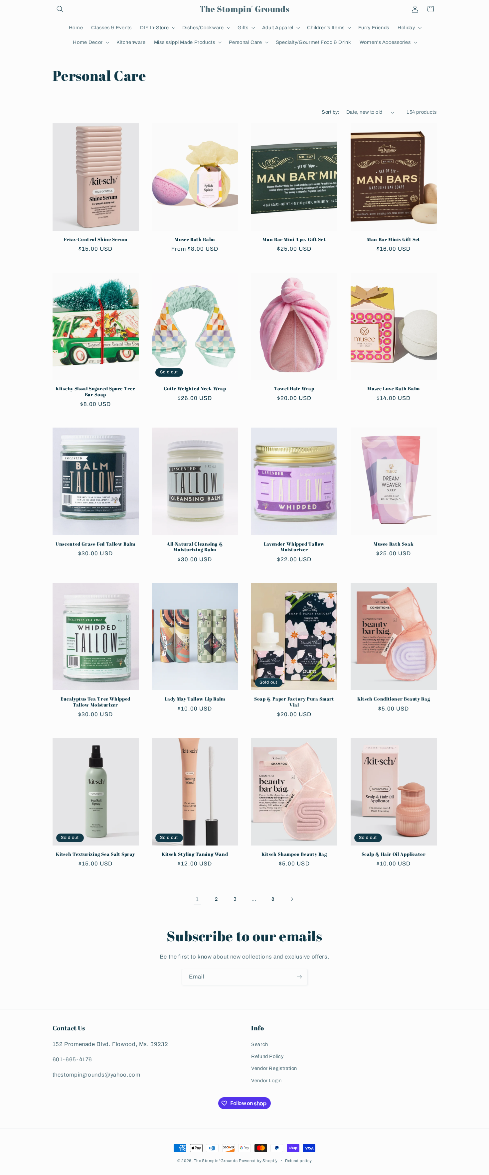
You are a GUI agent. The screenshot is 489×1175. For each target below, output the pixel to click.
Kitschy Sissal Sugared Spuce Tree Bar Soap (95, 392)
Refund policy (298, 1161)
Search (259, 1044)
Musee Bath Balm (195, 239)
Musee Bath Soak (393, 544)
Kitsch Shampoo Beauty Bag (294, 854)
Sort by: (330, 112)
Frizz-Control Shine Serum (95, 239)
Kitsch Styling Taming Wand (195, 854)
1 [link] (197, 899)
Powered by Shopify (258, 1161)
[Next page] (291, 899)
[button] (60, 9)
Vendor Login (266, 1080)
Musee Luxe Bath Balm (393, 389)
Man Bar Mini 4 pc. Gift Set (294, 239)
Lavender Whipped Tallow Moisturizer (294, 547)
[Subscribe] (299, 977)
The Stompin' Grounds (216, 1161)
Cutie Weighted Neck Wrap (195, 389)
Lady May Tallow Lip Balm (195, 699)
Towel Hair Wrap (294, 389)
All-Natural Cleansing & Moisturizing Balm (195, 547)
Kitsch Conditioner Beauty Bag (393, 699)
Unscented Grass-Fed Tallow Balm (95, 544)
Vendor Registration (274, 1068)
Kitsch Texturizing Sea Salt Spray (95, 854)
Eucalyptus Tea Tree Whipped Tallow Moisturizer (95, 702)
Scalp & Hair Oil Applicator (394, 854)
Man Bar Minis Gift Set (393, 239)
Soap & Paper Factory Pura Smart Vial (294, 702)
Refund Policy (267, 1056)
